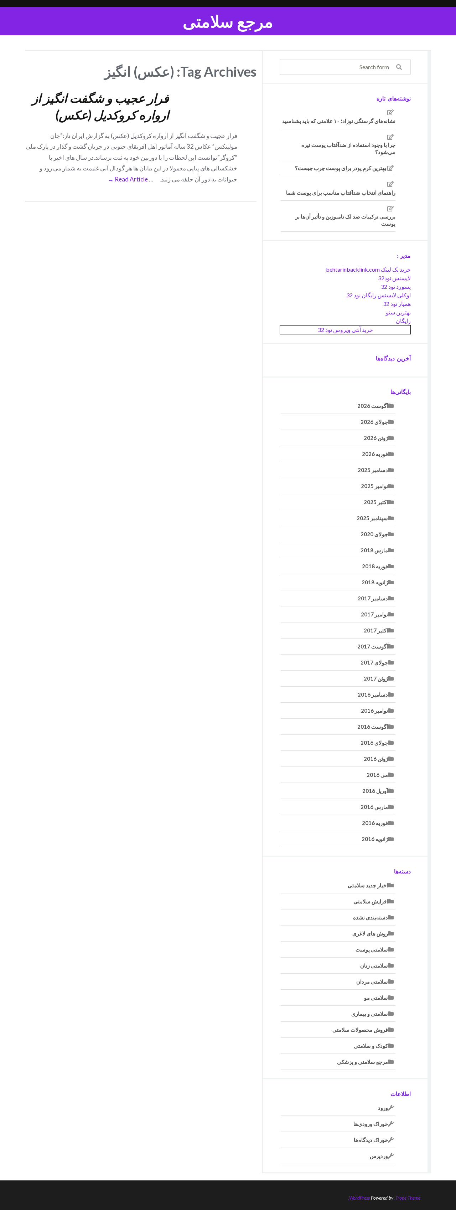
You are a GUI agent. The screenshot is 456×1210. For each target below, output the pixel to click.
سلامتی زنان (374, 965)
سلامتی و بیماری (369, 1013)
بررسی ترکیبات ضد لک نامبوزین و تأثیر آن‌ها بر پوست (345, 220)
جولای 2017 (374, 662)
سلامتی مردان (372, 981)
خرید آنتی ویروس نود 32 (345, 329)
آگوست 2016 (372, 726)
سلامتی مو (376, 997)
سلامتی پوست (372, 949)
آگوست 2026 (372, 406)
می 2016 (377, 774)
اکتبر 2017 (376, 630)
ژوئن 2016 (376, 758)
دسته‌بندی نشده (370, 917)
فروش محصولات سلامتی (360, 1029)
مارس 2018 (374, 550)
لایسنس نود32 (394, 278)
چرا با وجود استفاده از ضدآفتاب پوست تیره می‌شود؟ (348, 148)
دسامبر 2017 (373, 598)
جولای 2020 (374, 534)
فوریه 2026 (375, 454)
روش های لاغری (370, 933)
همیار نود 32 (397, 303)
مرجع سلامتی (228, 21)
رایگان (403, 320)
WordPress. (359, 1198)
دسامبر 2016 (373, 694)
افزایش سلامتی (370, 901)
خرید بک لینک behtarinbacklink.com (368, 269)
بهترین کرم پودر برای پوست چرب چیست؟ (340, 168)
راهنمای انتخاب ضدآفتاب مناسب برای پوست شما (340, 192)
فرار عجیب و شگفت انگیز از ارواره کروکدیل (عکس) (100, 106)
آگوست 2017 (372, 646)
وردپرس (379, 1156)
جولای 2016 (374, 742)
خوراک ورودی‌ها (370, 1124)
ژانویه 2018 (375, 582)
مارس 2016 (374, 807)
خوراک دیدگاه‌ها (371, 1140)
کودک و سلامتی (371, 1045)
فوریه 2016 (375, 823)
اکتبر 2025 (376, 502)
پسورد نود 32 (396, 286)
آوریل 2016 (375, 791)
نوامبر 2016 (374, 710)
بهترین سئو (398, 312)
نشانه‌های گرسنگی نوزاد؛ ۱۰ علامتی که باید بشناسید (338, 121)
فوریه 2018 (375, 566)
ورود (383, 1107)
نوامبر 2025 (374, 486)
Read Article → (128, 179)
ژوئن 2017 (376, 678)
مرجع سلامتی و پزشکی (362, 1061)
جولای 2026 (374, 422)
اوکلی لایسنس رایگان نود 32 (378, 295)
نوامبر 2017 (374, 614)
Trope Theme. (407, 1198)
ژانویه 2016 (375, 839)
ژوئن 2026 (376, 438)
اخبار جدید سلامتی (368, 885)
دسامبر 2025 (373, 470)
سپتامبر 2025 (372, 518)
